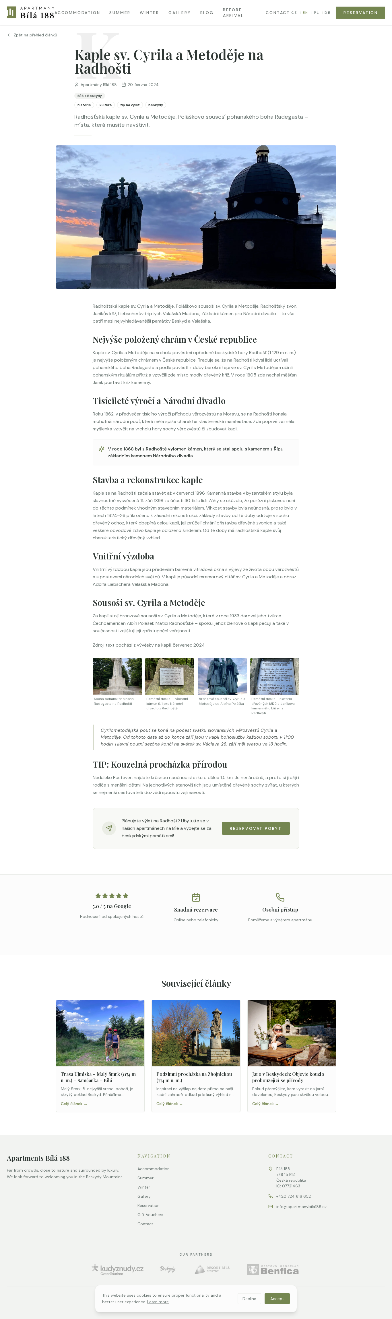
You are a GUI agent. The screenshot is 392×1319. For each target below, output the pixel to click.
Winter (149, 12)
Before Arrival (233, 12)
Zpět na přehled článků (35, 35)
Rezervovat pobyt (256, 828)
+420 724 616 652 (293, 1196)
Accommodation (77, 12)
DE (328, 12)
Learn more (158, 1301)
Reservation (361, 12)
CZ (294, 12)
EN (305, 12)
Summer (120, 12)
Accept (277, 1298)
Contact (278, 12)
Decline (249, 1298)
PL (316, 12)
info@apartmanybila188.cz (301, 1206)
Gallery (179, 12)
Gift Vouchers (150, 1214)
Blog (207, 12)
